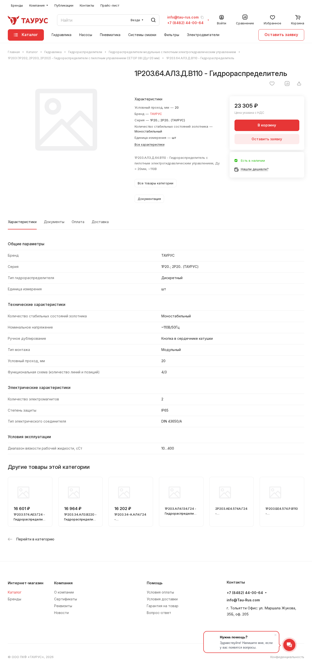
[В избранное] (272, 83)
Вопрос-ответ (159, 613)
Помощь (155, 583)
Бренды (14, 599)
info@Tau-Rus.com (243, 600)
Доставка (100, 222)
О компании (64, 592)
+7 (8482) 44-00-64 (185, 23)
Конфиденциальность (287, 657)
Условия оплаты (160, 592)
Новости (61, 613)
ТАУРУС (156, 114)
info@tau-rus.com (183, 17)
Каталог (14, 592)
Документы (54, 222)
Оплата (78, 222)
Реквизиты (63, 606)
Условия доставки (162, 599)
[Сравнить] (287, 83)
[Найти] (153, 20)
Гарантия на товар (162, 606)
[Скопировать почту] (202, 17)
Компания (63, 583)
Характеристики (22, 222)
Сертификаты (65, 599)
